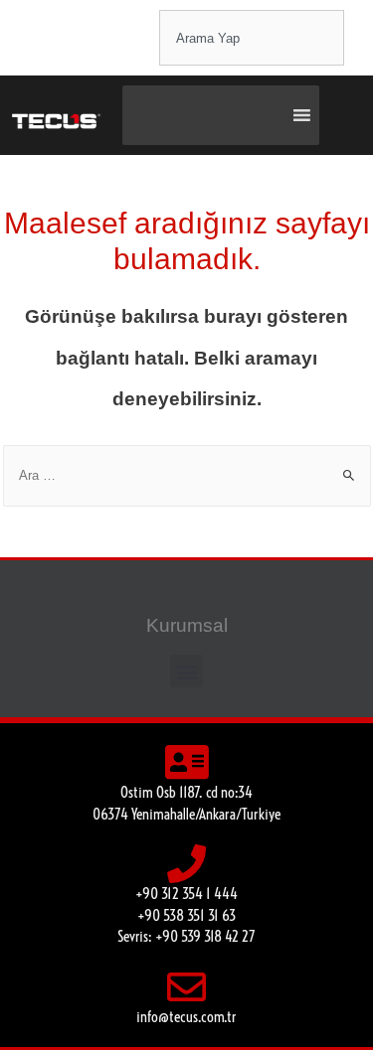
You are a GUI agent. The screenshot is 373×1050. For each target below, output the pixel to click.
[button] (186, 671)
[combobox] (251, 38)
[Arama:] (187, 475)
